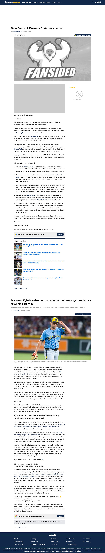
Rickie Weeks (28, 167)
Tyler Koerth (17, 310)
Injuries (54, 2)
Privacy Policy (55, 541)
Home (15, 288)
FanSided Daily (18, 541)
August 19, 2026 (38, 466)
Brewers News (23, 288)
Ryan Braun (34, 136)
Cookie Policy (87, 541)
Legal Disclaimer (19, 544)
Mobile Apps (86, 539)
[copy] (23, 35)
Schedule (35, 2)
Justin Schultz (17, 31)
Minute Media (12, 548)
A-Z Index (54, 544)
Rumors (28, 2)
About (16, 539)
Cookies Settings (71, 544)
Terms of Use (70, 541)
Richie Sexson (31, 195)
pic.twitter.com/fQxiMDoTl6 (29, 464)
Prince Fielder (41, 200)
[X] (95, 2)
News (23, 2)
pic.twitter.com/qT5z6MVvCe (23, 499)
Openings (33, 539)
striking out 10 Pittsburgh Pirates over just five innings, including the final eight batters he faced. (39, 427)
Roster (48, 2)
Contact (53, 539)
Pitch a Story (34, 541)
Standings (42, 2)
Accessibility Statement (38, 544)
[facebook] (92, 2)
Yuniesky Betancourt (22, 133)
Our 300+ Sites (70, 539)
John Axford (18, 149)
